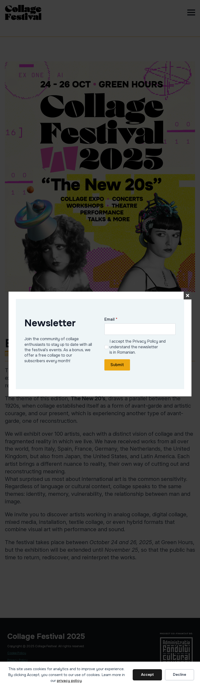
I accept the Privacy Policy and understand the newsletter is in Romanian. (138, 347)
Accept (147, 674)
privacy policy (69, 680)
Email (110, 319)
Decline (179, 674)
